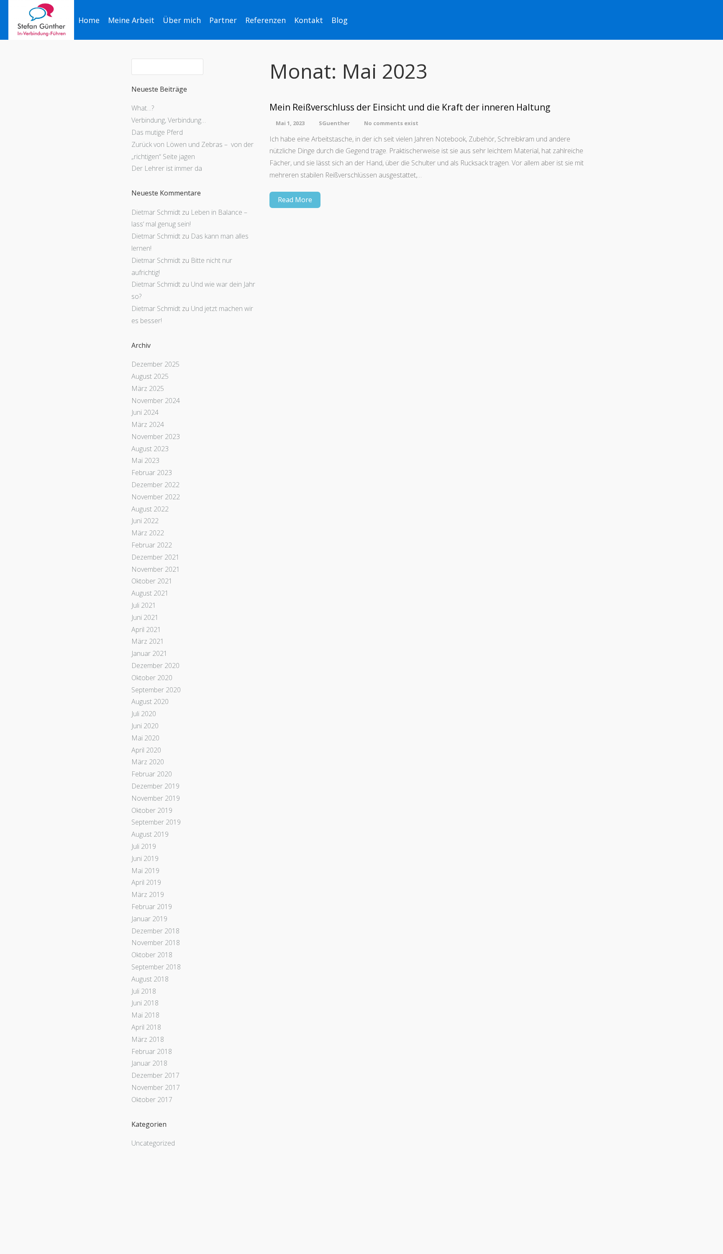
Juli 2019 (143, 846)
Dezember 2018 (155, 930)
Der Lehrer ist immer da (166, 168)
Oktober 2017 (151, 1099)
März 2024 (147, 424)
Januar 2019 (149, 918)
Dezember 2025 (155, 364)
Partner (223, 20)
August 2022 (150, 509)
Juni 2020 (145, 725)
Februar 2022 (151, 545)
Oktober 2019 (151, 810)
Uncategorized (153, 1143)
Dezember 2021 (155, 557)
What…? (142, 108)
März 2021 (147, 641)
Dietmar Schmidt (155, 212)
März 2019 (147, 894)
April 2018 (146, 1027)
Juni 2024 (145, 412)
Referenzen (265, 20)
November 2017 (155, 1087)
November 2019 (155, 798)
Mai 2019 (145, 870)
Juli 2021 (143, 605)
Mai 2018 (145, 1015)
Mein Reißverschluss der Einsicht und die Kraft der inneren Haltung (409, 107)
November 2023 (155, 436)
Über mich (182, 20)
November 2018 (155, 942)
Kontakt (308, 20)
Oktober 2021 (151, 581)
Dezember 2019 (155, 786)
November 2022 (155, 496)
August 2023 (150, 448)
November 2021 (155, 569)
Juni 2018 (145, 1002)
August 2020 (150, 701)
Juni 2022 (145, 520)
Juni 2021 (145, 617)
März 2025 (147, 388)
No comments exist (391, 123)
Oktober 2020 (151, 677)
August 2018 (150, 979)
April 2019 (146, 882)
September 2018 (156, 966)
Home (89, 20)
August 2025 (150, 376)
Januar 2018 (149, 1063)
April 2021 (146, 629)
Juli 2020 (143, 713)
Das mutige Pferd (157, 132)
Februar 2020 (151, 774)
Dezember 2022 (155, 484)
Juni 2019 (145, 858)
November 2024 (155, 400)
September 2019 (156, 822)
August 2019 (150, 834)
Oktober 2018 (151, 954)
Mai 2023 (145, 460)
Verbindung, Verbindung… (168, 120)
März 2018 (147, 1039)
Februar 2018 (151, 1051)
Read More (295, 199)
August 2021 (150, 593)
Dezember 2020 (155, 665)
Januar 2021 (149, 653)
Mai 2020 (145, 738)
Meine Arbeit (131, 20)
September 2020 (156, 689)
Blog (339, 20)
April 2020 (146, 750)
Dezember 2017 (155, 1075)
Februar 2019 (151, 906)
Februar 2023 (151, 472)
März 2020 (147, 761)
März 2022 (147, 532)
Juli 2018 (143, 991)
